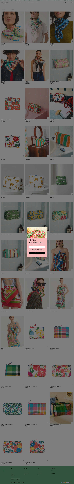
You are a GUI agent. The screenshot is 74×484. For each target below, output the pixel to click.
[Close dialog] (45, 228)
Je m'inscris (37, 252)
